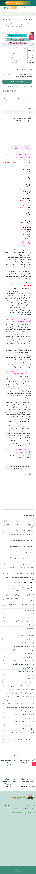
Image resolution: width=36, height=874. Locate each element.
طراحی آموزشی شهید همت (25, 682)
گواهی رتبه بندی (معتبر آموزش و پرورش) (22, 732)
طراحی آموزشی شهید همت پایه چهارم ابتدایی (20, 696)
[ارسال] (3, 14)
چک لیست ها (29, 632)
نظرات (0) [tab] (30, 112)
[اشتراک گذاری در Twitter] (10, 91)
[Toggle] (3, 521)
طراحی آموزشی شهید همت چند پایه (23, 711)
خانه (33, 24)
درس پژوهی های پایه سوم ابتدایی (23, 660)
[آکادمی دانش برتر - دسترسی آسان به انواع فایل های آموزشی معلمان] (22, 8)
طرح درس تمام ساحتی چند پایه (24, 714)
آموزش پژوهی (29, 610)
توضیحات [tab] (30, 108)
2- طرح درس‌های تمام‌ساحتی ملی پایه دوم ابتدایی (21, 535)
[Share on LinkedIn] (3, 91)
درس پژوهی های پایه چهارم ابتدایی (23, 653)
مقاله (32, 736)
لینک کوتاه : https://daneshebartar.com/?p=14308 (20, 87)
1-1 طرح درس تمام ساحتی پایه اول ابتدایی (21, 530)
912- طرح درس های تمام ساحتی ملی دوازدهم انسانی (20, 599)
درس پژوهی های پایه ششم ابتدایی (23, 664)
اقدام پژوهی (30, 617)
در (18, 284)
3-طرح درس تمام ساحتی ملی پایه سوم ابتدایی (22, 541)
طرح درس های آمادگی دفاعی (24, 585)
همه (32, 743)
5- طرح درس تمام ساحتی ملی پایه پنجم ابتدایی (21, 553)
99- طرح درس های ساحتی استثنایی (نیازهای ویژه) (20, 605)
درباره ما (23, 869)
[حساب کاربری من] (12, 7)
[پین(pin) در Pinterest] (6, 91)
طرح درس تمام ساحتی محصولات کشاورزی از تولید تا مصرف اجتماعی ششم (27, 779)
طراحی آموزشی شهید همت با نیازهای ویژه (21, 685)
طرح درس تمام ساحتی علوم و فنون (15, 26)
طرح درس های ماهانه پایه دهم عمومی (22, 591)
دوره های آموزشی (28, 668)
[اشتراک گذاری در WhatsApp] (15, 91)
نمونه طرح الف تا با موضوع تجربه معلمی (21, 739)
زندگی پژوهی (30, 678)
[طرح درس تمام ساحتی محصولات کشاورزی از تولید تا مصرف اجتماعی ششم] (27, 767)
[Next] (3, 39)
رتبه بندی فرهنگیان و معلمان (25, 671)
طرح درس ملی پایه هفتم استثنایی (23, 728)
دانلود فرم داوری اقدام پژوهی (25, 635)
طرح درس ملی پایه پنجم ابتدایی (24, 721)
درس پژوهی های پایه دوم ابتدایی (23, 657)
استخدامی (31, 614)
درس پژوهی (30, 639)
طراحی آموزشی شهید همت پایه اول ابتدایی (21, 689)
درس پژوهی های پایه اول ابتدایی (24, 646)
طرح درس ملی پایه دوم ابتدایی (24, 725)
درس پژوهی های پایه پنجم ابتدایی (23, 650)
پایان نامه (31, 625)
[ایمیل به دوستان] (8, 91)
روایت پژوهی (30, 675)
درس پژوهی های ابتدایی (26, 642)
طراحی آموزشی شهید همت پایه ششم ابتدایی (20, 707)
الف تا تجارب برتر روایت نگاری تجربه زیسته (21, 621)
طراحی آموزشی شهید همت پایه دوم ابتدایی (20, 700)
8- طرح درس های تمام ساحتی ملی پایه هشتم (21, 568)
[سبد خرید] (4, 7)
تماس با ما (28, 869)
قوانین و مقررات (16, 869)
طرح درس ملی (29, 718)
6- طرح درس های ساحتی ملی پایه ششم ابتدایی (21, 559)
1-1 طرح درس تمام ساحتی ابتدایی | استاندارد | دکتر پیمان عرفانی (20, 525)
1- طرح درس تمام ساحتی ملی (25, 521)
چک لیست (30, 628)
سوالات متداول (8, 869)
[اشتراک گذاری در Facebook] (12, 91)
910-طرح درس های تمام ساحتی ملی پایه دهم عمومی (17, 98)
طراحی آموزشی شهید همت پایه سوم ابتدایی (20, 703)
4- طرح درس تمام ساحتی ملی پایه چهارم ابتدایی (21, 547)
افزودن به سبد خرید (17, 82)
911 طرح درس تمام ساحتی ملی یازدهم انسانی (20, 595)
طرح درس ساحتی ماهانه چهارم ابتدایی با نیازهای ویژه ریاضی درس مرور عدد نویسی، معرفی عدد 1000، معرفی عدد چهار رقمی (8, 781)
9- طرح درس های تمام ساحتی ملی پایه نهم (20, 573)
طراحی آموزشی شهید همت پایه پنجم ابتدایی (20, 693)
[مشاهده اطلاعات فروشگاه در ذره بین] (18, 871)
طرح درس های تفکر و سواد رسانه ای (22, 588)
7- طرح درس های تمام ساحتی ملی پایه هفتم (20, 564)
